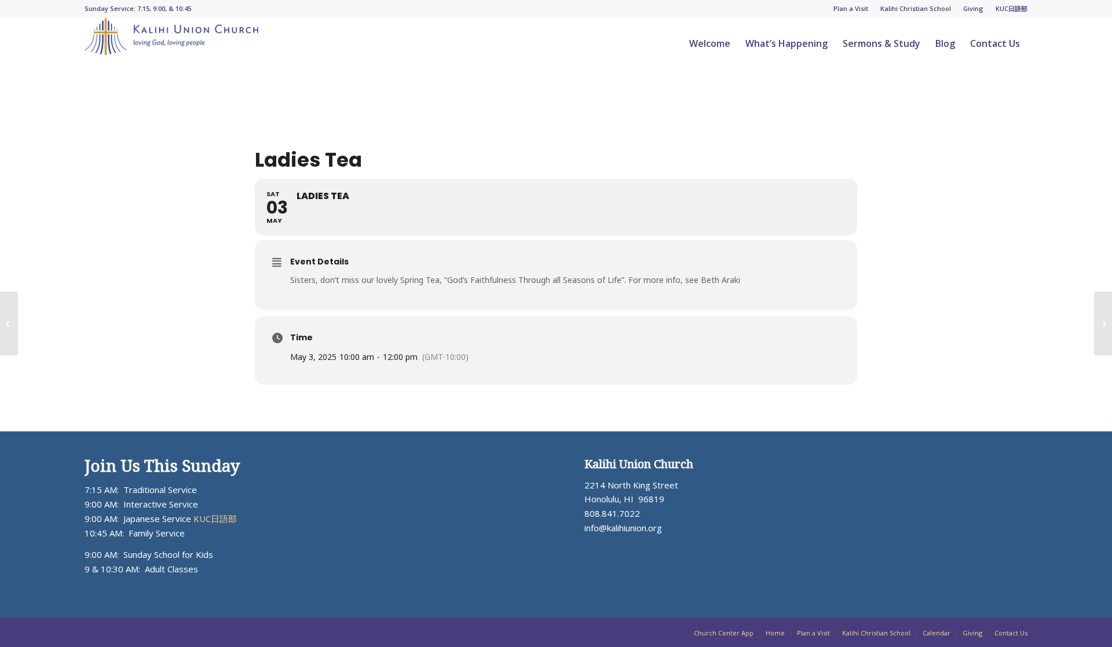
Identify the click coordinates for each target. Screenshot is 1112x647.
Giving (973, 8)
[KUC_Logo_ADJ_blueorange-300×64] (171, 43)
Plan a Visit (850, 8)
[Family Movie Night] (9, 323)
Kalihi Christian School (915, 8)
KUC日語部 (1011, 8)
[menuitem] (851, 9)
